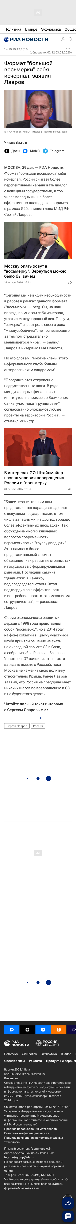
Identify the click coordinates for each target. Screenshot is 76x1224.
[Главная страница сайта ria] (25, 39)
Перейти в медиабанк (55, 131)
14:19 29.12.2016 (16, 49)
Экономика (49, 1054)
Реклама (35, 1061)
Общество (29, 1054)
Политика (11, 1054)
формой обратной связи (21, 1188)
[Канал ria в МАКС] (11, 1029)
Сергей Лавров (17, 726)
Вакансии (11, 1078)
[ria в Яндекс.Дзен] (27, 1029)
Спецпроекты (14, 1061)
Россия (38, 726)
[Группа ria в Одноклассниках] (58, 1029)
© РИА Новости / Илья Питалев (22, 131)
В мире (66, 1054)
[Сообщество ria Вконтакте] (43, 1029)
